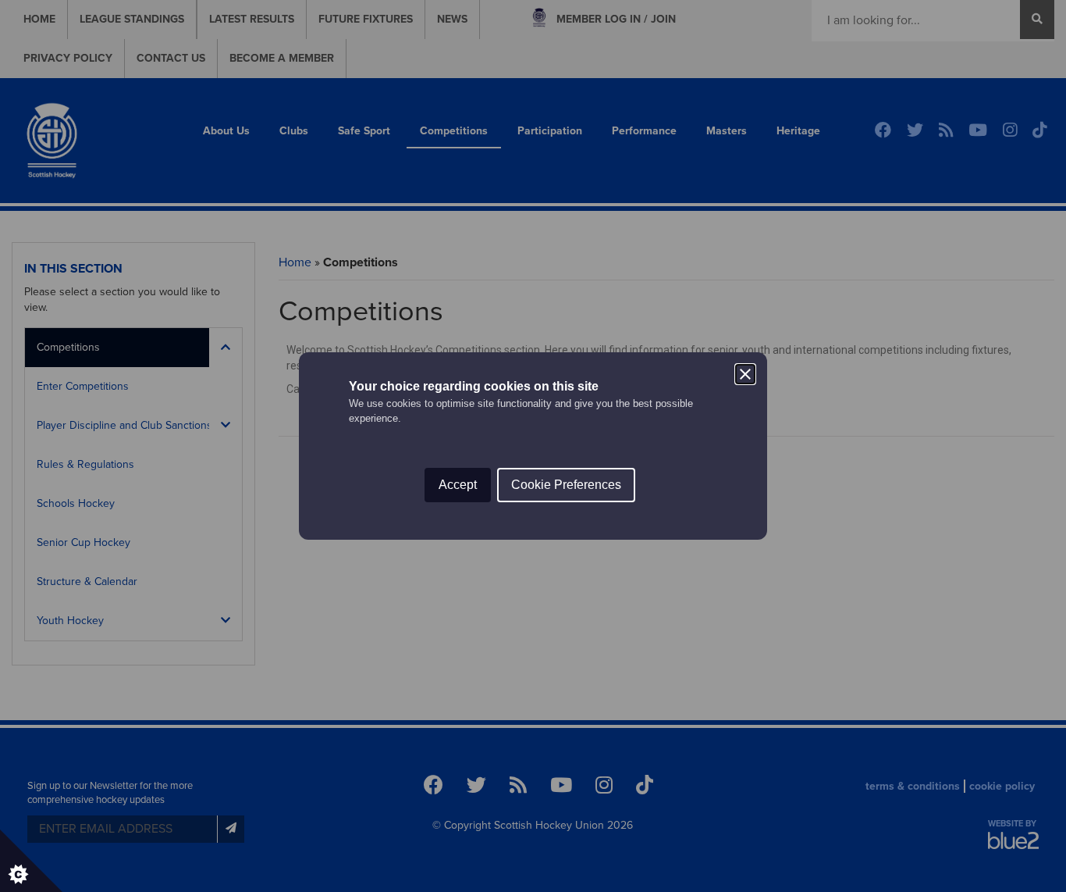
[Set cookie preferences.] (31, 861)
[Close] (745, 374)
